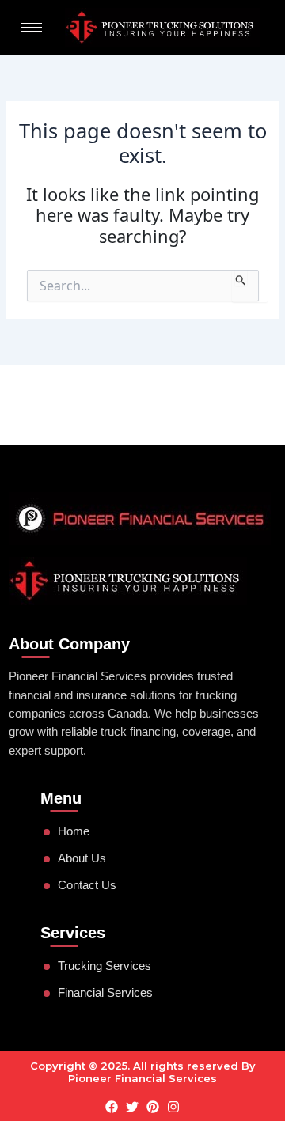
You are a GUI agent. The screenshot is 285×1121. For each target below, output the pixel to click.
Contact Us (87, 885)
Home (73, 831)
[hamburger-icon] (31, 27)
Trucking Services (104, 966)
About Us (82, 858)
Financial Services (105, 993)
